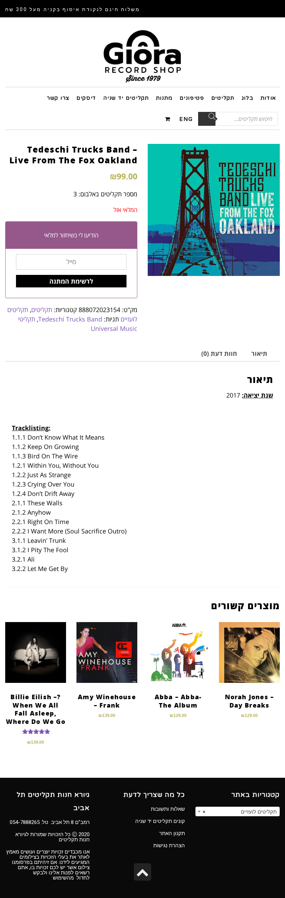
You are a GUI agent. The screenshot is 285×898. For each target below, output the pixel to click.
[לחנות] (168, 119)
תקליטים (41, 309)
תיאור (259, 353)
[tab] (259, 353)
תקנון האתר (172, 833)
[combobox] (237, 811)
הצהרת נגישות (169, 845)
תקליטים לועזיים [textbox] (240, 812)
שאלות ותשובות (168, 809)
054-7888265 (25, 822)
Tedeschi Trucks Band (70, 319)
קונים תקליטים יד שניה (160, 821)
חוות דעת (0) (219, 353)
